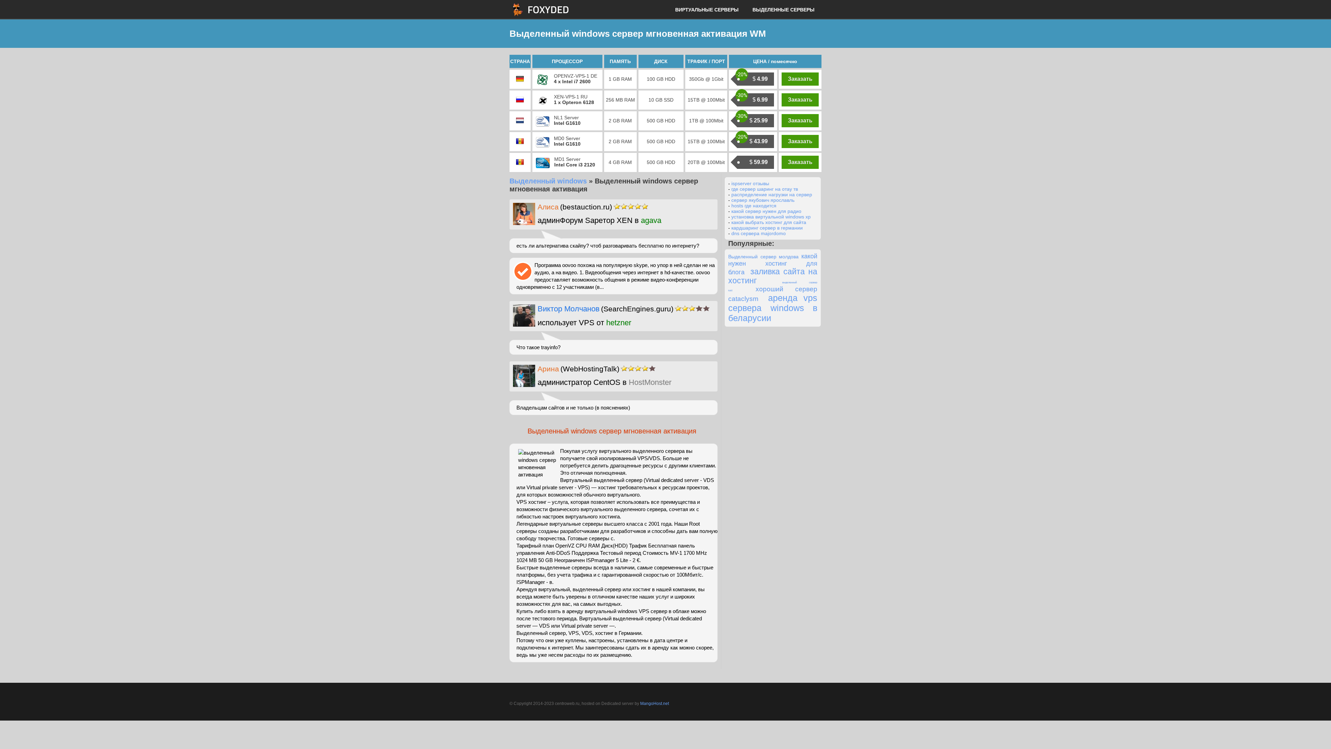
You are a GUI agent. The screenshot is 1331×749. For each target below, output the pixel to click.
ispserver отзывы (750, 183)
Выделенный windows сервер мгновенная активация (612, 431)
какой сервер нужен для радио (766, 211)
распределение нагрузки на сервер (771, 194)
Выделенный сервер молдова (763, 256)
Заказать (800, 79)
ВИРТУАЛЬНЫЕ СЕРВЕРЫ (707, 9)
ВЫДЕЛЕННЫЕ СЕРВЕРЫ (784, 9)
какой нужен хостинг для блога (772, 264)
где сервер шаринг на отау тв (764, 189)
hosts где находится (753, 205)
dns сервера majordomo (758, 233)
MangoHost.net (654, 703)
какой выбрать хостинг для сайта (768, 222)
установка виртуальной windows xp (771, 216)
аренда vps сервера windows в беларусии (772, 308)
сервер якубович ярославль (762, 200)
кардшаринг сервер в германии (767, 228)
